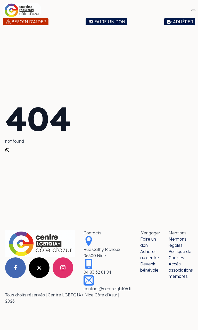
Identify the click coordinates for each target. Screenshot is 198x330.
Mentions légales (177, 242)
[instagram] (63, 267)
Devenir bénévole (149, 267)
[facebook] (15, 267)
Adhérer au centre (149, 254)
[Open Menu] (193, 10)
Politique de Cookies (180, 254)
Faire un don (148, 242)
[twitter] (39, 267)
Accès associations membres (181, 270)
